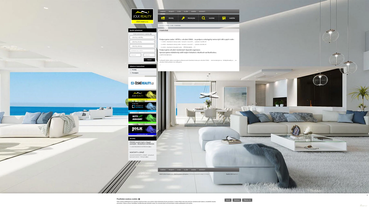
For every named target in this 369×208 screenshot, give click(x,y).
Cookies (207, 174)
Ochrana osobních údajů (196, 174)
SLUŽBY (186, 11)
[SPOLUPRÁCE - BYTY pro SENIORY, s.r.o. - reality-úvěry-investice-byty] (142, 119)
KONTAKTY (202, 11)
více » (149, 147)
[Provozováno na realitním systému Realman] (142, 164)
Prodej (134, 70)
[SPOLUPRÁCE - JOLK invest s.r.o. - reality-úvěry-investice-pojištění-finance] (142, 130)
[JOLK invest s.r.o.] (142, 16)
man (235, 174)
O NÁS (179, 11)
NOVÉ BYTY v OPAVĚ (137, 152)
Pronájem (135, 73)
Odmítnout (237, 200)
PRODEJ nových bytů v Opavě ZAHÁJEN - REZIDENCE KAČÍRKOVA (142, 143)
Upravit (228, 200)
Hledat (149, 60)
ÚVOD (167, 25)
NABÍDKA (163, 11)
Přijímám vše (247, 200)
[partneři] (142, 83)
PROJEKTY (171, 11)
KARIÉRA (193, 11)
